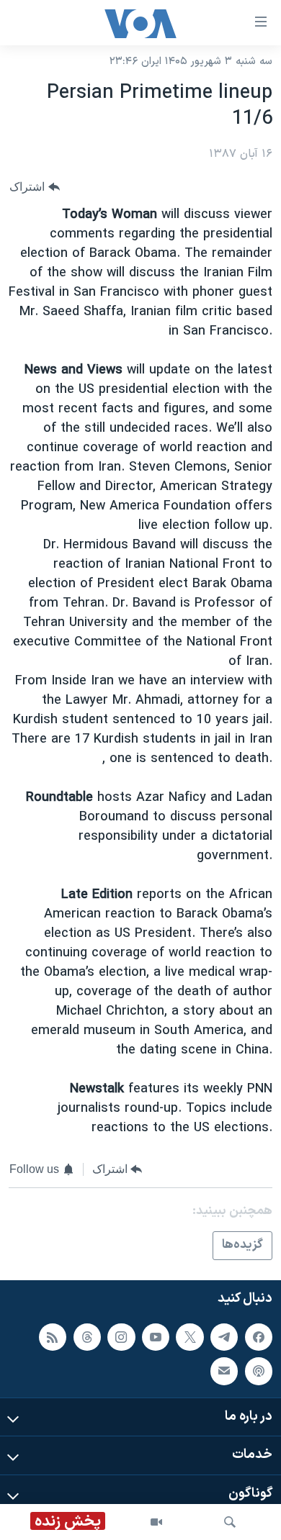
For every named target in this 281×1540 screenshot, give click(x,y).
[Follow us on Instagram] (121, 1337)
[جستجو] (229, 1522)
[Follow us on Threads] (87, 1337)
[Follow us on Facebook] (258, 1337)
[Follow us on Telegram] (224, 1337)
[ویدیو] (156, 1522)
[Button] (34, 186)
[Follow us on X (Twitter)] (189, 1337)
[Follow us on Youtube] (155, 1337)
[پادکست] (258, 1371)
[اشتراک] (224, 1371)
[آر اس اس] (52, 1337)
